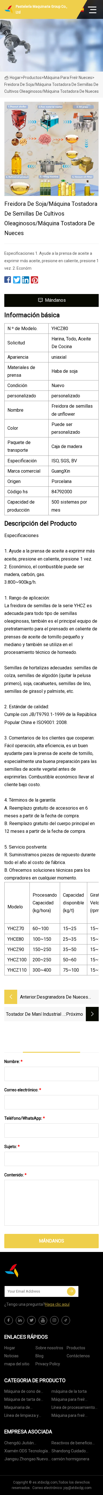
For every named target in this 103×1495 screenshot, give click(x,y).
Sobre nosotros (49, 1348)
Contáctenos (78, 1356)
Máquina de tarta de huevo (22, 1400)
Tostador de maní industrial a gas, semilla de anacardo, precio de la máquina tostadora (35, 1014)
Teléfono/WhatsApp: (24, 1118)
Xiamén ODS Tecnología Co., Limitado (26, 1452)
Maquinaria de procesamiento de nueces (27, 1408)
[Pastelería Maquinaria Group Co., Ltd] (33, 1270)
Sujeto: (12, 1146)
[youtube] (43, 1320)
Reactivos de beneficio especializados (72, 1444)
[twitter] (31, 1320)
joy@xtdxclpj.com (78, 1488)
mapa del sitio (16, 1364)
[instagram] (54, 1320)
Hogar (15, 77)
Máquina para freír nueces (68, 77)
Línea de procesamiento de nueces (73, 1408)
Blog (39, 1356)
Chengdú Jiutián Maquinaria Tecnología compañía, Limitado (24, 1444)
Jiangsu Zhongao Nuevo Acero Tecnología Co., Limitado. (26, 1460)
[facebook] (8, 1320)
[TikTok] (66, 1320)
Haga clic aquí (57, 1304)
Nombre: (13, 1061)
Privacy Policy (47, 1364)
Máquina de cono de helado (22, 1392)
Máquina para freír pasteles (68, 1400)
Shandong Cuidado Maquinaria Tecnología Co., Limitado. (72, 1452)
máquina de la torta (69, 1391)
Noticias (11, 1356)
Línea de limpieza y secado (21, 1416)
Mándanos (55, 300)
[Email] (71, 1291)
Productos (32, 77)
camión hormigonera (70, 1459)
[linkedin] (20, 1320)
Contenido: (15, 1175)
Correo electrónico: (22, 1090)
